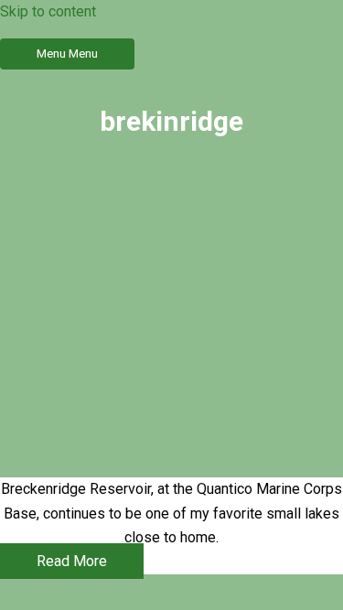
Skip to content (48, 11)
